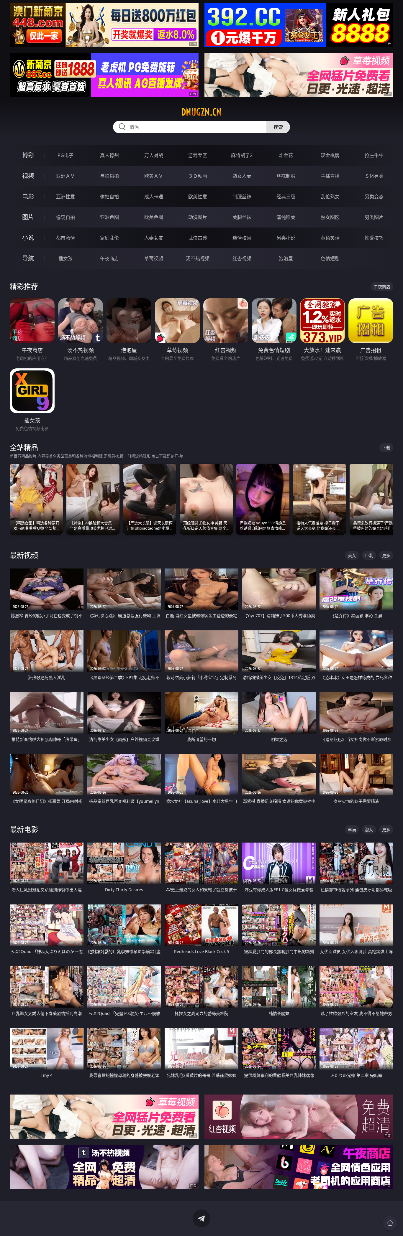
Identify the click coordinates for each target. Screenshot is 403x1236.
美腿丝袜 (241, 217)
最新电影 (24, 829)
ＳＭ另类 (374, 176)
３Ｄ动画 (197, 176)
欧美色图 (153, 217)
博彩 (28, 155)
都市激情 (65, 238)
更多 (386, 555)
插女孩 (65, 258)
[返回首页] (390, 1223)
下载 (386, 447)
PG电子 (65, 155)
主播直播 (330, 176)
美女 (352, 555)
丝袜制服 (285, 176)
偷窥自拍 (65, 217)
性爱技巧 (374, 238)
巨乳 (369, 555)
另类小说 (285, 238)
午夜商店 (109, 258)
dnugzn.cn (201, 112)
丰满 (352, 829)
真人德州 (109, 155)
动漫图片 (197, 217)
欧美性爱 (197, 196)
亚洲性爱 (65, 196)
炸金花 (286, 155)
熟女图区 (330, 217)
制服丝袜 (241, 196)
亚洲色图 (109, 217)
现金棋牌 (330, 155)
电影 (28, 196)
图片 (28, 217)
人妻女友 (153, 238)
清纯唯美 (285, 217)
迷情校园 (241, 238)
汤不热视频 (197, 258)
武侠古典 (197, 238)
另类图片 (374, 217)
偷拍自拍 (109, 196)
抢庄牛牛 (374, 155)
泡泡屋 (286, 258)
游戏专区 (197, 155)
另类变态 (374, 196)
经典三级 (285, 196)
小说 (28, 238)
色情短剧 (330, 258)
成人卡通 (153, 196)
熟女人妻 (241, 176)
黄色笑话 (330, 238)
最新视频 (24, 555)
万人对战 (153, 155)
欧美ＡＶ (153, 176)
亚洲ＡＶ (65, 176)
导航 (28, 258)
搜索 (278, 127)
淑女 (369, 829)
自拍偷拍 (109, 176)
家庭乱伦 (109, 238)
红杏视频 (241, 258)
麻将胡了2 (242, 155)
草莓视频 (153, 258)
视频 (28, 176)
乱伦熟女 (330, 196)
